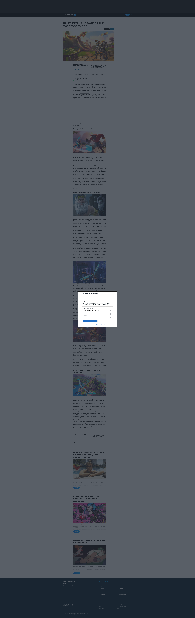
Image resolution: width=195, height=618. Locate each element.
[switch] (110, 310)
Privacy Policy (103, 324)
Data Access (97, 324)
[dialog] (97, 309)
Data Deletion (92, 324)
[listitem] (97, 308)
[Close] (115, 293)
